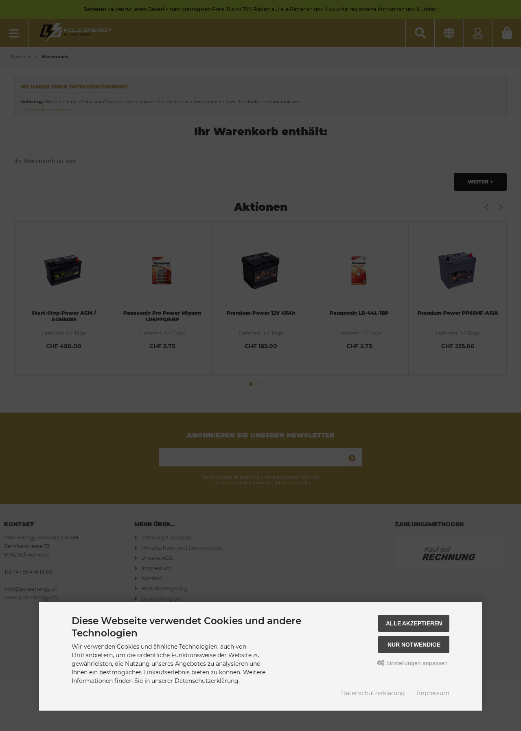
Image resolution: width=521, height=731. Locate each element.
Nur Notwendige (413, 644)
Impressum (433, 693)
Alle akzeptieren (414, 623)
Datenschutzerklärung (373, 693)
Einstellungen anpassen (416, 663)
